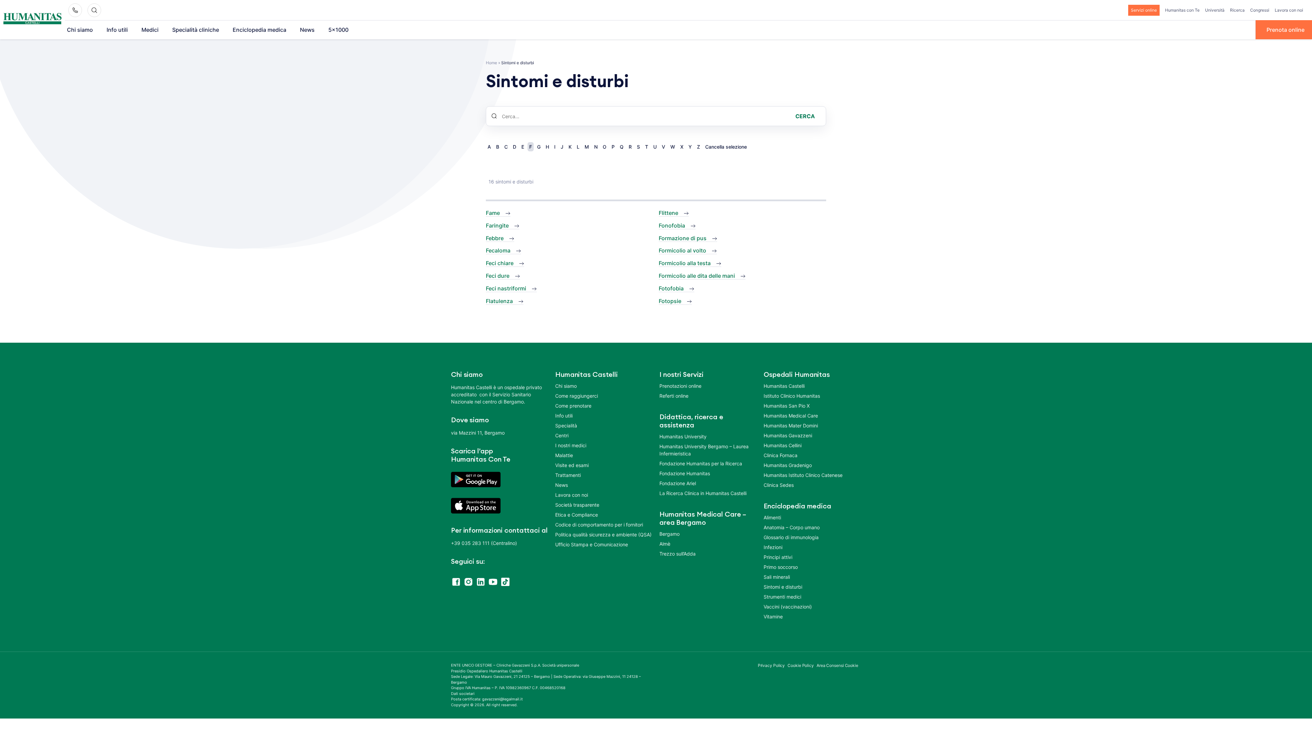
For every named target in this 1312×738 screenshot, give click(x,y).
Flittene (668, 212)
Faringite (497, 225)
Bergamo (669, 534)
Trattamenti (568, 475)
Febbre (495, 238)
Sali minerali (777, 577)
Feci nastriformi (506, 288)
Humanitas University (683, 436)
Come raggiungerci (576, 396)
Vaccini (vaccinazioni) (788, 607)
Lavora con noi (1289, 10)
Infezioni (773, 547)
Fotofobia (671, 288)
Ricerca (1237, 10)
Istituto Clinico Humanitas (792, 396)
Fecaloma (498, 250)
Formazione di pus (683, 238)
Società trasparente (577, 505)
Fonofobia (672, 225)
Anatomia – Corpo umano (792, 527)
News (307, 29)
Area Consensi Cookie (837, 665)
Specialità (566, 425)
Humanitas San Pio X (787, 406)
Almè (664, 544)
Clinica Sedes (779, 485)
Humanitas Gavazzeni (788, 435)
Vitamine (773, 616)
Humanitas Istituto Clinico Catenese (803, 475)
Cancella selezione (726, 147)
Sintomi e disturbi (783, 587)
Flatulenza (499, 301)
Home (491, 62)
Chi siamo (80, 29)
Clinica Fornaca (780, 455)
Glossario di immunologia (791, 537)
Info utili (117, 29)
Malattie (564, 455)
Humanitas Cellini (783, 445)
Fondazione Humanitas (684, 473)
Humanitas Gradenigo (788, 465)
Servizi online (1144, 10)
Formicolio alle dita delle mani (697, 275)
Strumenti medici (782, 597)
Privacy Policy (771, 665)
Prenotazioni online (680, 386)
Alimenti (772, 517)
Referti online (673, 396)
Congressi (1259, 10)
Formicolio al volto (682, 250)
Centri (562, 435)
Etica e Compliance (576, 515)
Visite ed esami (572, 465)
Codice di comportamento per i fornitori (599, 525)
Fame (493, 212)
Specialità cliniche (195, 29)
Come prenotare (573, 406)
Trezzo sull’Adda (677, 554)
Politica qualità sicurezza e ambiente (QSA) (603, 534)
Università (1215, 10)
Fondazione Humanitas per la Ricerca (700, 463)
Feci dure (497, 275)
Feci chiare (500, 263)
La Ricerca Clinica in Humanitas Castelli (703, 493)
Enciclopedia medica (259, 29)
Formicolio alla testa (685, 263)
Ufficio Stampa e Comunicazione (591, 544)
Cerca (805, 116)
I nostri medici (570, 445)
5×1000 (338, 29)
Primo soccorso (781, 567)
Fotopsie (670, 301)
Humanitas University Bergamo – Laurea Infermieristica (704, 449)
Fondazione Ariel (677, 483)
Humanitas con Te (1182, 10)
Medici (150, 29)
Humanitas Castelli (784, 386)
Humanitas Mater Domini (791, 425)
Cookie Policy (801, 665)
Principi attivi (778, 557)
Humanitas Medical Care (791, 416)
